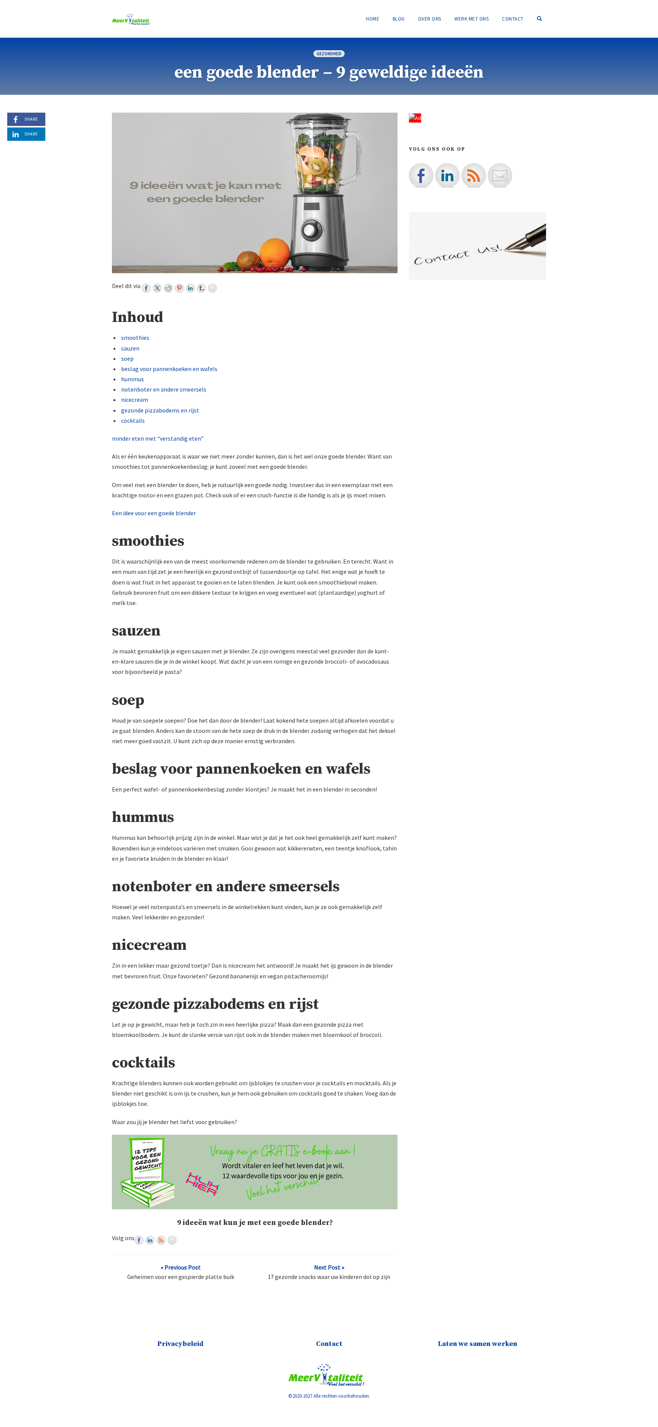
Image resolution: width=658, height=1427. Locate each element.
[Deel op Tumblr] (201, 288)
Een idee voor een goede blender (154, 513)
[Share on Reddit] (168, 288)
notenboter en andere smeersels (163, 389)
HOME (372, 19)
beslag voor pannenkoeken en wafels (169, 369)
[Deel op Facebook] (146, 288)
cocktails (133, 420)
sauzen (130, 348)
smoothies (135, 337)
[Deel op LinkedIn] (190, 288)
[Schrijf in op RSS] (161, 1240)
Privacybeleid (180, 1343)
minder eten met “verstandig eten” (158, 438)
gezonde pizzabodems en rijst (160, 410)
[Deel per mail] (212, 288)
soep (127, 358)
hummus (132, 379)
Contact (513, 19)
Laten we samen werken (477, 1343)
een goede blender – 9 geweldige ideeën (329, 72)
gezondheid (329, 53)
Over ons (429, 19)
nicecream (134, 399)
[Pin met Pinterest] (179, 288)
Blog (399, 19)
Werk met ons (471, 19)
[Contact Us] (172, 1240)
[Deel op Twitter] (157, 288)
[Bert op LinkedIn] (150, 1240)
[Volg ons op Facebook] (139, 1240)
